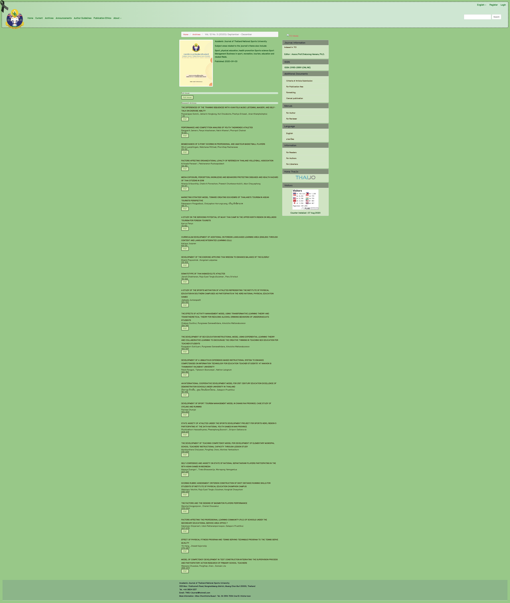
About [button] (116, 17)
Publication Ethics (102, 17)
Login (503, 4)
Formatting (291, 92)
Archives (49, 17)
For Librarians (292, 164)
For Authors (291, 158)
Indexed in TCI (290, 47)
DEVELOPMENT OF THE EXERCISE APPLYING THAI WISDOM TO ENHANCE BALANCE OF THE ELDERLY (225, 257)
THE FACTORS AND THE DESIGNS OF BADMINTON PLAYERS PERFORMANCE (214, 503)
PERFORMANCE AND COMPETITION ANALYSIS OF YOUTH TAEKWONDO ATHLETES (217, 127)
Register (494, 4)
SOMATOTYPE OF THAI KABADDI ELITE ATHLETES (203, 273)
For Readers (291, 152)
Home (30, 17)
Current (39, 17)
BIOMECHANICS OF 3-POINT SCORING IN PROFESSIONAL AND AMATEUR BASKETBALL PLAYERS (223, 144)
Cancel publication (294, 98)
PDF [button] (185, 119)
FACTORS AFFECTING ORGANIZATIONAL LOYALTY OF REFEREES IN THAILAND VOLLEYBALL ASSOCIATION (227, 160)
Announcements (64, 17)
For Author (290, 113)
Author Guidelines (83, 17)
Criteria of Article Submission (299, 80)
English (289, 133)
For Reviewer (291, 118)
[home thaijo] (305, 177)
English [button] (481, 4)
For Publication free (294, 86)
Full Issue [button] (187, 97)
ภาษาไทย (290, 139)
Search (497, 17)
